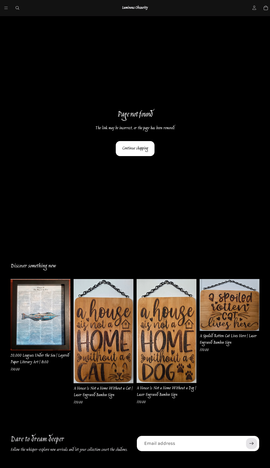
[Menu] (6, 8)
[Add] (62, 342)
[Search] (17, 8)
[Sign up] (251, 443)
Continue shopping (135, 148)
